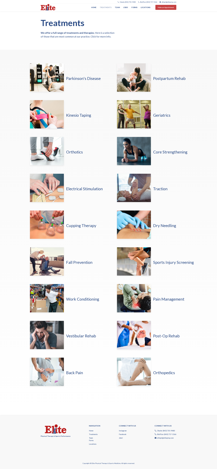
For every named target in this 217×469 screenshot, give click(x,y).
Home (93, 7)
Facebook (122, 434)
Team (117, 7)
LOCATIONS (145, 7)
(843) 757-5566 (151, 2)
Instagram (123, 431)
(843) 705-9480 (130, 2)
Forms (134, 7)
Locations (92, 444)
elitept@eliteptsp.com (169, 2)
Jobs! (125, 7)
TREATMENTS (105, 7)
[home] (48, 7)
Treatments (93, 434)
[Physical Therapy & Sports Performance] (55, 427)
